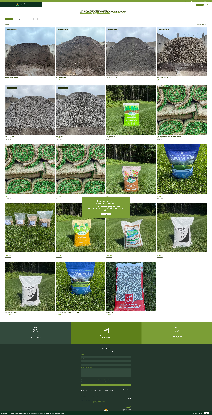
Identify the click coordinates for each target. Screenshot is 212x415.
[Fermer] (210, 413)
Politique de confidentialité (59, 413)
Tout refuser (201, 413)
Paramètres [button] (195, 413)
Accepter (206, 413)
